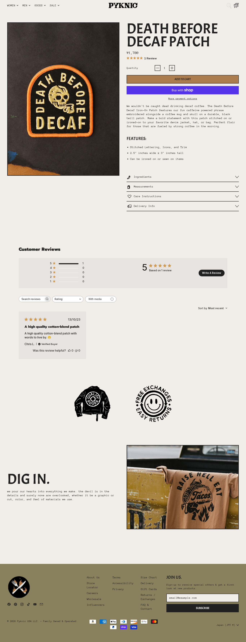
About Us (93, 577)
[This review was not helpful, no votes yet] (76, 350)
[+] (172, 68)
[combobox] (67, 299)
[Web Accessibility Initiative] (1, 637)
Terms (117, 577)
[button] (229, 5)
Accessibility (123, 583)
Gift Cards (149, 589)
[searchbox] (31, 299)
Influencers (96, 604)
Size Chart (149, 577)
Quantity (132, 68)
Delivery (147, 583)
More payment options (182, 98)
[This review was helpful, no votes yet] (69, 350)
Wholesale (94, 599)
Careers (92, 593)
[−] (157, 68)
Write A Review (211, 272)
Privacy (118, 589)
